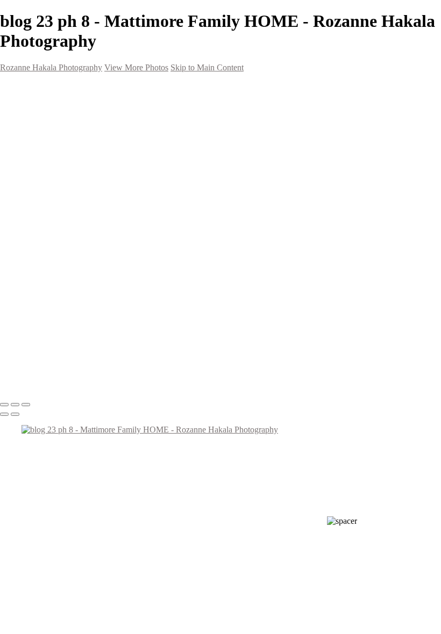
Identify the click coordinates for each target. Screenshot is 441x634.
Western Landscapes (82, 145)
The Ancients (67, 237)
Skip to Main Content (207, 67)
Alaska (55, 217)
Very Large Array (74, 196)
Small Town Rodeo (77, 176)
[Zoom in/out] (26, 404)
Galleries (38, 115)
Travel (54, 207)
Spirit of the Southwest (87, 156)
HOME (35, 104)
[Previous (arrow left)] (4, 414)
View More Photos (136, 67)
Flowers (58, 186)
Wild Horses (66, 166)
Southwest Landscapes (86, 135)
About (33, 247)
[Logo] (59, 86)
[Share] (26, 269)
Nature (56, 227)
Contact (37, 258)
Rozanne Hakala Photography (51, 67)
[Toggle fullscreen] (15, 404)
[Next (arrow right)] (15, 414)
